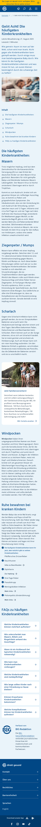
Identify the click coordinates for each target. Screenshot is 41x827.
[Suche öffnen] (24, 8)
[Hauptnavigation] (36, 8)
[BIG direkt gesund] (5, 9)
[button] (20, 772)
